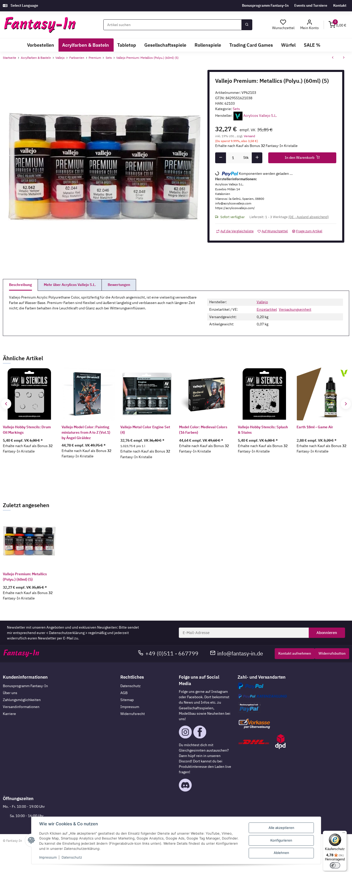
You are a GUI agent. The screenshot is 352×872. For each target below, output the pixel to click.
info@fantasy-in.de (240, 653)
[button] (309, 25)
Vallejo (262, 302)
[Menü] (344, 834)
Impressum (129, 706)
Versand (249, 136)
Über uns (10, 692)
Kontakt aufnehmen (294, 653)
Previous (6, 404)
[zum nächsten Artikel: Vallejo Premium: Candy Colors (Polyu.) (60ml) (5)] (343, 58)
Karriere (9, 713)
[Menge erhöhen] (257, 157)
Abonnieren (326, 632)
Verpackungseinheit (295, 309)
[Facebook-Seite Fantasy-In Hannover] (199, 731)
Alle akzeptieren (281, 828)
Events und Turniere (310, 5)
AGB (124, 692)
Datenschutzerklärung (67, 632)
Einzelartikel (267, 309)
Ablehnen (281, 853)
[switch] (335, 865)
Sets (236, 108)
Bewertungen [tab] (119, 284)
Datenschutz (130, 686)
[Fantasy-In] (40, 24)
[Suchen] (246, 24)
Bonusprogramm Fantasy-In (265, 5)
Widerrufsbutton (332, 653)
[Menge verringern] (220, 157)
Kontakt (339, 5)
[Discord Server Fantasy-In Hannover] (185, 785)
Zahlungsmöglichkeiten (22, 699)
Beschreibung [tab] (20, 284)
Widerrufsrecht (132, 713)
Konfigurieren (281, 840)
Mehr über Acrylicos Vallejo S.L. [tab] (70, 284)
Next (346, 404)
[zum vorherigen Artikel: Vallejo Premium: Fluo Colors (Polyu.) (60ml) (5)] (332, 58)
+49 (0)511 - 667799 (171, 653)
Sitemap (127, 699)
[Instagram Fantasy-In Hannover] (185, 731)
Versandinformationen (21, 706)
